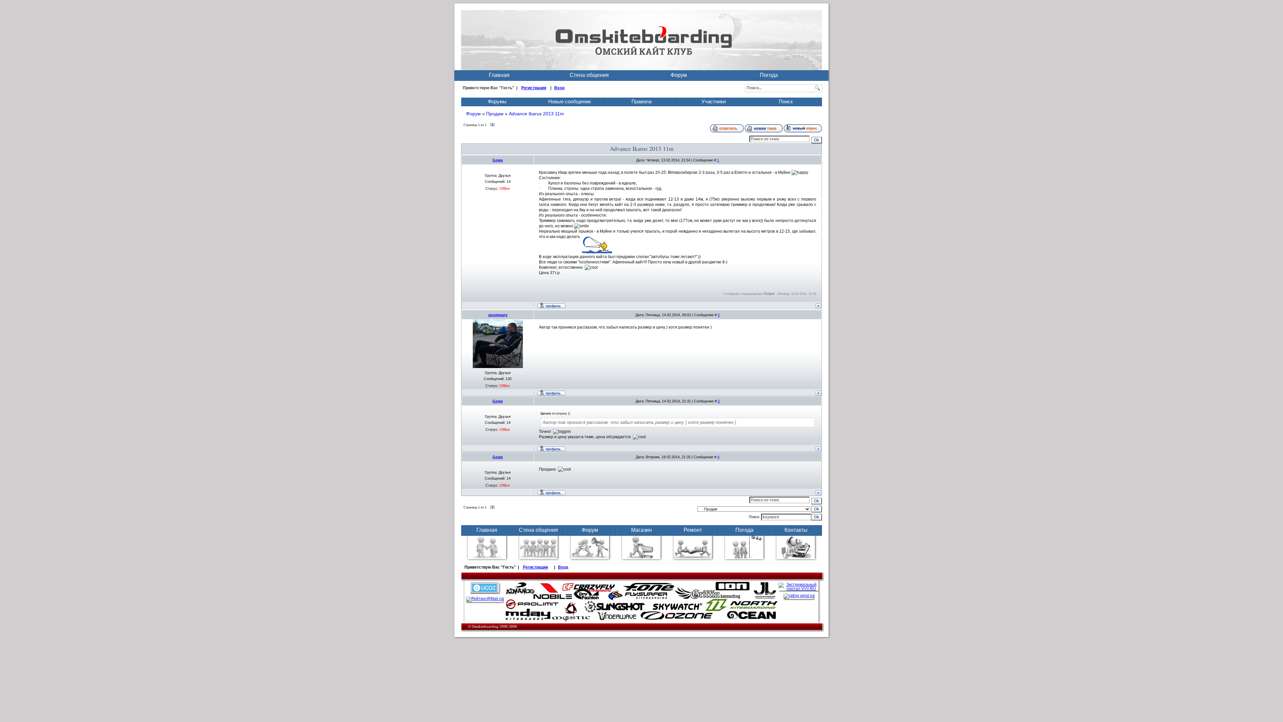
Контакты (796, 530)
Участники (714, 101)
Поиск (786, 101)
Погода (769, 75)
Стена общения (589, 75)
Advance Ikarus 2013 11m (536, 113)
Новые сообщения (569, 101)
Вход (559, 88)
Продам (495, 113)
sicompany (498, 315)
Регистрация (533, 88)
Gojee (497, 160)
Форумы (497, 101)
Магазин (641, 530)
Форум (679, 75)
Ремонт (693, 530)
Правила (641, 101)
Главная (499, 75)
